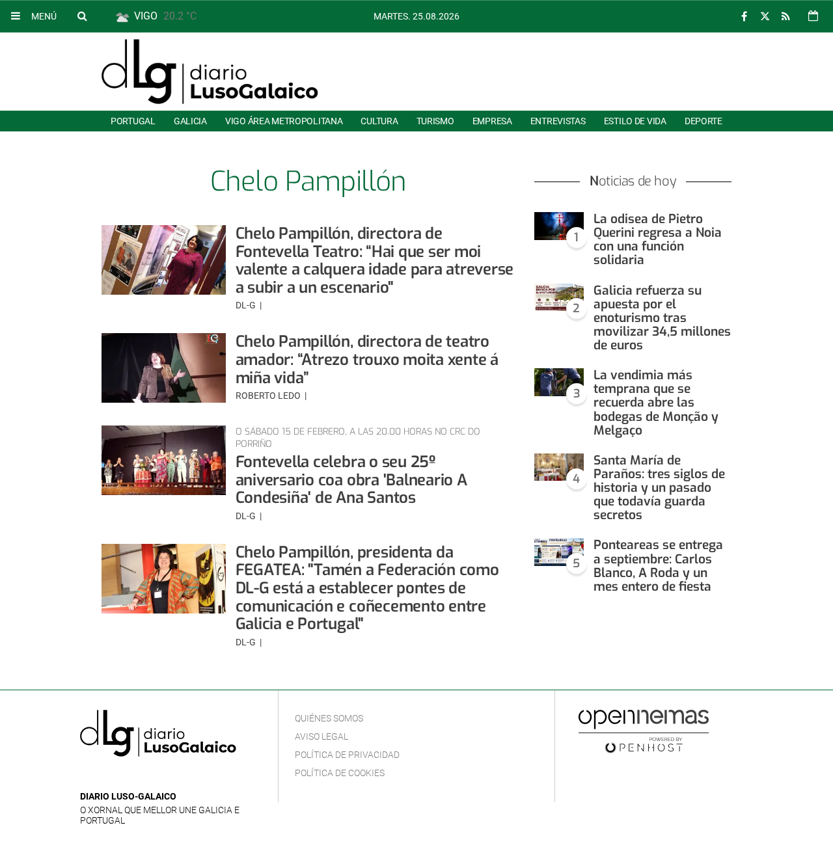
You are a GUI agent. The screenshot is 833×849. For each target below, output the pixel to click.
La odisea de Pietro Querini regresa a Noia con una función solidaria (658, 239)
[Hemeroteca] (813, 16)
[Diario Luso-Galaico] (210, 71)
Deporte (703, 121)
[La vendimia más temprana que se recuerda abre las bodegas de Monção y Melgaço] (559, 382)
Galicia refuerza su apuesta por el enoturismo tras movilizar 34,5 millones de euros (662, 318)
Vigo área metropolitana (283, 121)
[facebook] (743, 17)
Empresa (492, 121)
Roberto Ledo (269, 395)
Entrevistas (558, 121)
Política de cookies (340, 773)
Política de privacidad (347, 754)
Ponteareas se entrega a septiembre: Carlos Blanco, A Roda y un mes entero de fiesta (658, 565)
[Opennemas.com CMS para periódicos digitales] (644, 730)
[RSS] (785, 17)
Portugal (133, 121)
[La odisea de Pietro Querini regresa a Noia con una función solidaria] (559, 226)
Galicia (190, 121)
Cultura (379, 121)
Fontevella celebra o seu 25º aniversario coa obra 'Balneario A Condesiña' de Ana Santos (351, 479)
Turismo (435, 121)
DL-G (247, 305)
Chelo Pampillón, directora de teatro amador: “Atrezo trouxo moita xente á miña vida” (367, 359)
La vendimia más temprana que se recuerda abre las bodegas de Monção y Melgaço (656, 402)
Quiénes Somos (329, 718)
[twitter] (764, 17)
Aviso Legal (321, 736)
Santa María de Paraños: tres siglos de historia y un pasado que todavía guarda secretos (659, 488)
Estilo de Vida (635, 121)
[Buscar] (82, 15)
